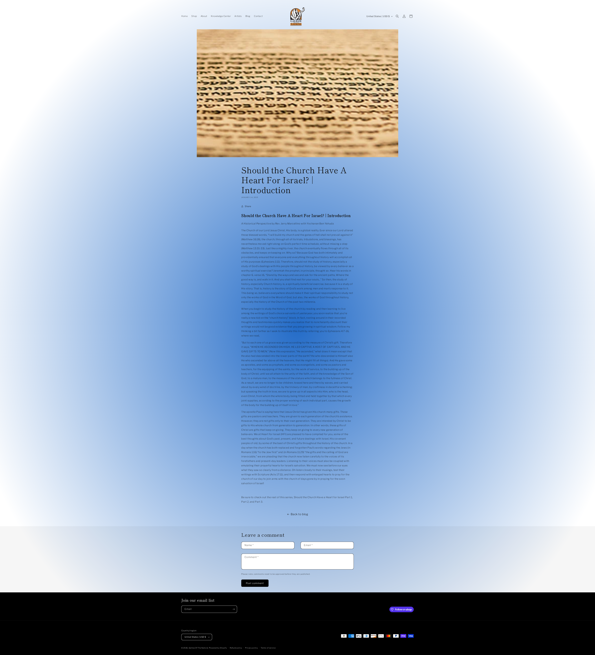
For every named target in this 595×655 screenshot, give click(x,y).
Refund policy (236, 648)
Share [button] (248, 206)
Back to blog (299, 514)
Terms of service (268, 648)
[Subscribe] (233, 609)
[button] (397, 16)
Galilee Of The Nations (198, 648)
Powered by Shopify (218, 648)
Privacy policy (251, 648)
